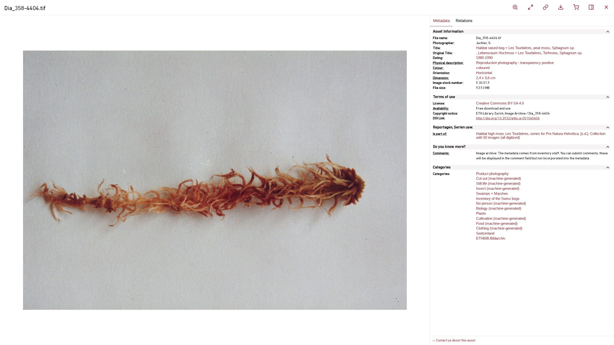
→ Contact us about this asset (453, 340)
